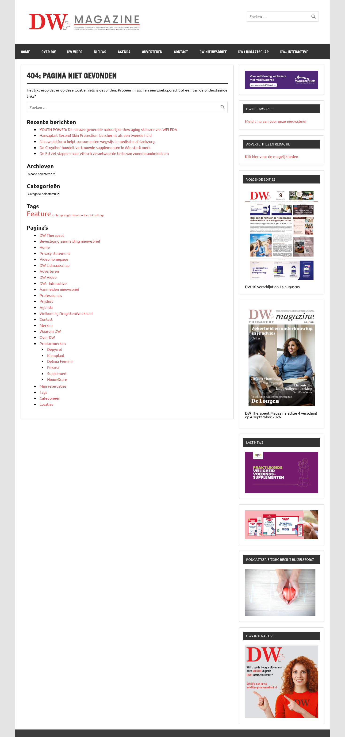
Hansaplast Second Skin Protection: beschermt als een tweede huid (96, 135)
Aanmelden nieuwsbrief (60, 289)
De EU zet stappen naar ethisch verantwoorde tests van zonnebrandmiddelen (104, 153)
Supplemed (56, 373)
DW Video (74, 51)
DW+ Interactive (294, 51)
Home (25, 51)
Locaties (46, 404)
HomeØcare (57, 379)
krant (76, 215)
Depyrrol (54, 349)
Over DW (49, 51)
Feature (39, 214)
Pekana (53, 367)
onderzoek (86, 215)
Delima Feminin (60, 361)
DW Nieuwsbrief (213, 51)
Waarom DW (50, 331)
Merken (46, 325)
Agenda (124, 51)
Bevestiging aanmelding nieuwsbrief (70, 241)
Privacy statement (55, 253)
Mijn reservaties (53, 386)
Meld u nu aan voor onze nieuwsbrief (276, 121)
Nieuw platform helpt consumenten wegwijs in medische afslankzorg (97, 141)
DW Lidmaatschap (253, 51)
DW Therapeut (52, 235)
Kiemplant (55, 355)
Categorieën (50, 398)
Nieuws (100, 51)
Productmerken (53, 343)
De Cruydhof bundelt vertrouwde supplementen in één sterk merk (95, 147)
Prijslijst (46, 301)
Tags (43, 392)
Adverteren (152, 51)
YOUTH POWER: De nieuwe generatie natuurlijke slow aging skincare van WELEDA (108, 129)
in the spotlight (62, 215)
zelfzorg (99, 215)
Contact (181, 51)
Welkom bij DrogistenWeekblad (66, 313)
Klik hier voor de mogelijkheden (271, 156)
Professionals (51, 295)
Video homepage (54, 259)
